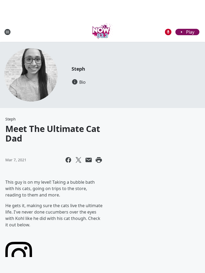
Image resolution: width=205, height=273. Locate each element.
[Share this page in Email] (88, 160)
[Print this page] (98, 160)
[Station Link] (102, 32)
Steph (78, 69)
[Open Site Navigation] (7, 32)
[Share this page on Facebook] (68, 160)
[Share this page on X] (78, 160)
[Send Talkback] (168, 32)
